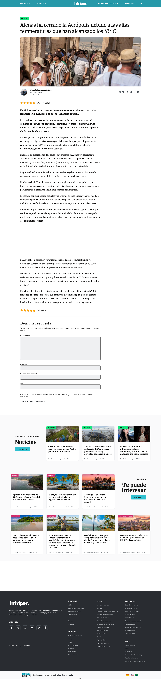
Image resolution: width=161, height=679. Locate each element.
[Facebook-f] (11, 627)
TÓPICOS (72, 632)
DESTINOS (72, 601)
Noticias (24, 18)
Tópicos (40, 3)
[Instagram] (18, 627)
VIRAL (99, 601)
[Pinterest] (38, 627)
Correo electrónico (28, 374)
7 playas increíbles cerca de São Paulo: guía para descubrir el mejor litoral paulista (27, 497)
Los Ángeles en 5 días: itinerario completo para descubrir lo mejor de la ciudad (95, 498)
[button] (141, 3)
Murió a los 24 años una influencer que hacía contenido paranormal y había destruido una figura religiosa (134, 450)
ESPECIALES (130, 601)
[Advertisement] (60, 240)
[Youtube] (32, 627)
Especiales (129, 3)
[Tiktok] (45, 627)
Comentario (25, 336)
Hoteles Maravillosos (107, 3)
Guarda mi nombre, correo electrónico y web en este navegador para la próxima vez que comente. (56, 395)
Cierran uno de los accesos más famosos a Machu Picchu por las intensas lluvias (62, 449)
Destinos (24, 3)
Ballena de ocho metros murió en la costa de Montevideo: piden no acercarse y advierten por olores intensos (98, 450)
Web (22, 383)
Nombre (24, 364)
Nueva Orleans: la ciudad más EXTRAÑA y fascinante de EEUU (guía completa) (134, 537)
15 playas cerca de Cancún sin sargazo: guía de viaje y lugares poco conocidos (62, 497)
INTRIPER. (26, 646)
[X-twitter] (25, 627)
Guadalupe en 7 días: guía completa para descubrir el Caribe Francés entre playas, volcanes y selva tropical (97, 539)
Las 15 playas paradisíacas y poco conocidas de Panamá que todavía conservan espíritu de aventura (26, 539)
